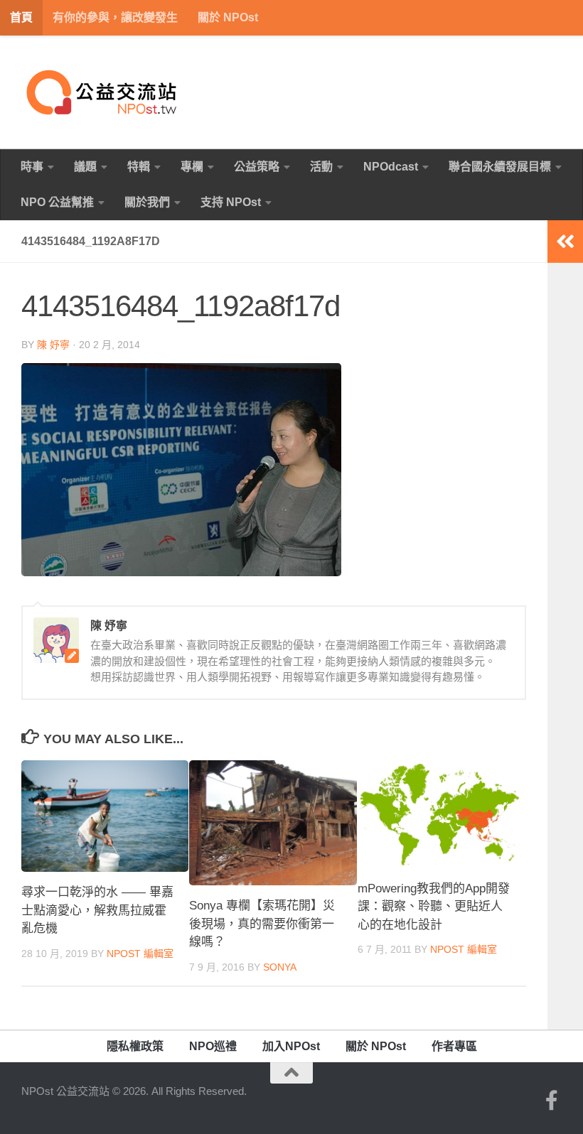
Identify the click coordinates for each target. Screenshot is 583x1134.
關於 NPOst (228, 17)
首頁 (21, 17)
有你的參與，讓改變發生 (115, 17)
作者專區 (454, 1046)
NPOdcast (390, 167)
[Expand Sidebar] (565, 241)
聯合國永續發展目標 (500, 167)
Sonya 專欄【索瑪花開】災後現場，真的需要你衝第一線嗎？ (262, 924)
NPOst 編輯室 (140, 953)
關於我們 (147, 202)
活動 (321, 167)
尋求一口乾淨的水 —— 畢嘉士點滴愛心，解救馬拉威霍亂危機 (97, 910)
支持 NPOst (230, 202)
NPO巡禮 (213, 1046)
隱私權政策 (135, 1046)
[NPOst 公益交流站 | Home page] (103, 92)
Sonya (279, 967)
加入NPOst (291, 1046)
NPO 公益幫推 (57, 202)
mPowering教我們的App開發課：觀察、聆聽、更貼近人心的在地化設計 (434, 907)
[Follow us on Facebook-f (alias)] (552, 1101)
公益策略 (256, 167)
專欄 (192, 167)
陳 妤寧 (53, 344)
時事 (32, 167)
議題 (85, 167)
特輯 (138, 167)
